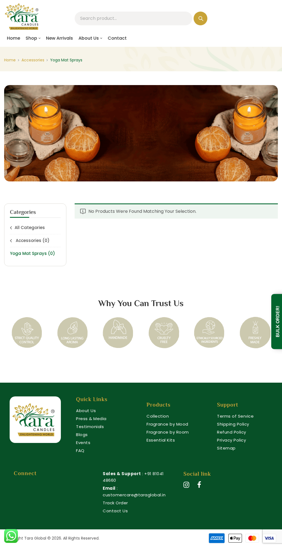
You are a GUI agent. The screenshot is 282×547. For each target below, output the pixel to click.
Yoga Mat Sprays (32, 253)
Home (10, 60)
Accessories (32, 60)
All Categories (30, 227)
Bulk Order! (277, 321)
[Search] (200, 18)
